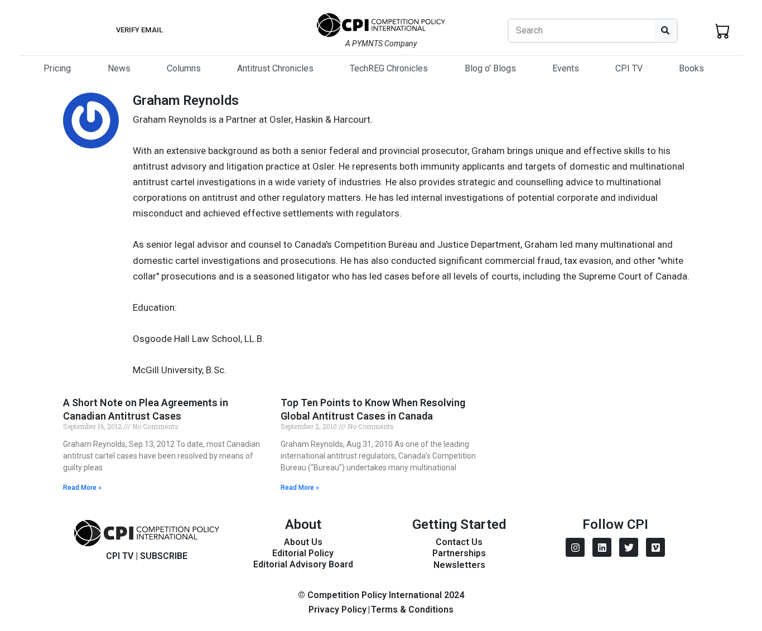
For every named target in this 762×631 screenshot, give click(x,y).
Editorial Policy (303, 553)
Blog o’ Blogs (490, 68)
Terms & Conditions (412, 609)
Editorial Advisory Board (303, 564)
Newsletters (459, 565)
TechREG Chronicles (389, 68)
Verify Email (139, 30)
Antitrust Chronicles (275, 68)
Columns (184, 68)
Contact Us (459, 542)
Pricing (57, 68)
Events (565, 68)
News (119, 68)
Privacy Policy (337, 609)
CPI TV (629, 68)
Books (691, 68)
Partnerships (459, 553)
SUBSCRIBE (163, 556)
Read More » (82, 488)
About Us (303, 542)
